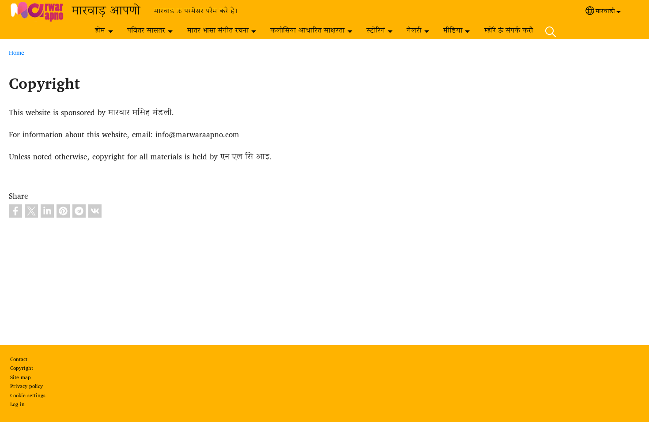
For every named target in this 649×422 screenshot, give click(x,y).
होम (100, 31)
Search (550, 31)
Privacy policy (26, 387)
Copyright (21, 369)
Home (16, 53)
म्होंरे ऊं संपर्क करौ (508, 31)
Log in (17, 405)
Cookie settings (27, 396)
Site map (20, 378)
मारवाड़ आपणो (106, 12)
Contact (18, 360)
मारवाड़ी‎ (605, 12)
